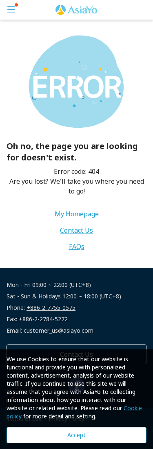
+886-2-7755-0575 (51, 307)
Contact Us (76, 230)
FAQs (76, 246)
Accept (76, 435)
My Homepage (77, 213)
